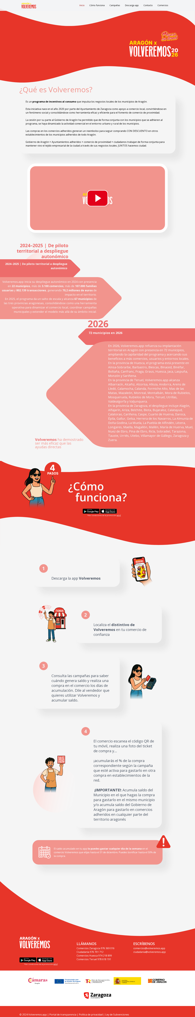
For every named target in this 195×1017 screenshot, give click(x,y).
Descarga (59, 578)
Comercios (163, 5)
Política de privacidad (91, 1014)
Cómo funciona (97, 5)
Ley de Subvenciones (117, 1014)
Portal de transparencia (62, 1014)
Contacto (148, 5)
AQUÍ (119, 515)
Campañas (115, 5)
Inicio (82, 5)
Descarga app (132, 5)
